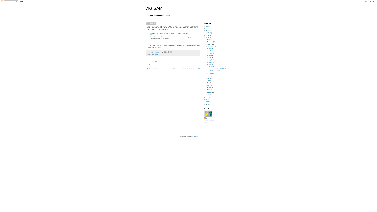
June (208, 80)
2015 (207, 33)
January (209, 92)
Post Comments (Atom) (160, 71)
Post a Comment (153, 65)
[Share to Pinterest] (171, 52)
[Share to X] (167, 52)
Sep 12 (211, 73)
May (208, 83)
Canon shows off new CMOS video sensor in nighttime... (218, 69)
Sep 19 (211, 57)
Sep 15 (211, 64)
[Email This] (163, 52)
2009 (207, 102)
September (210, 46)
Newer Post (150, 68)
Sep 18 (211, 60)
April (208, 85)
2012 (207, 95)
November (210, 42)
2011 (207, 97)
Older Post (197, 68)
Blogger (196, 136)
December (210, 39)
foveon (156, 54)
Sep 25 (211, 55)
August (209, 76)
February (209, 89)
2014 (207, 35)
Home (173, 68)
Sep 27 (211, 50)
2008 (207, 104)
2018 (207, 26)
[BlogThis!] (165, 52)
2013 (207, 37)
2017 (207, 28)
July (208, 78)
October (209, 44)
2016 (207, 30)
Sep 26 (211, 53)
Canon (152, 54)
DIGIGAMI (154, 8)
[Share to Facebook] (169, 52)
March (209, 87)
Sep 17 (211, 62)
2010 (207, 99)
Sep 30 (211, 48)
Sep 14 (211, 67)
